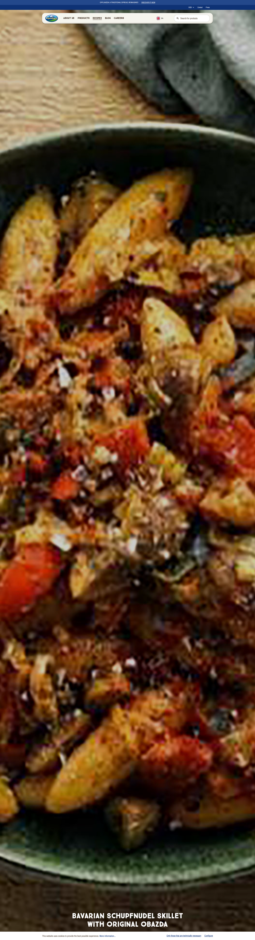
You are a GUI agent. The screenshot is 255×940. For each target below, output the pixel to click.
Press (208, 7)
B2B (190, 7)
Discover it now (148, 2)
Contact (200, 7)
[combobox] (162, 18)
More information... (107, 936)
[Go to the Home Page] (51, 18)
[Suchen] (177, 18)
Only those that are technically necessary (184, 935)
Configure (208, 935)
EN (162, 18)
